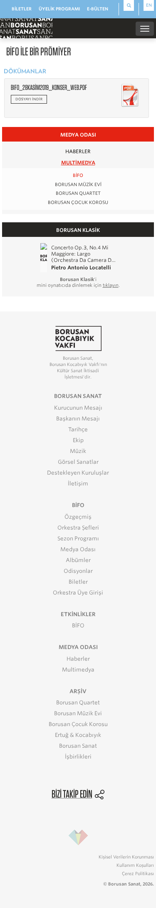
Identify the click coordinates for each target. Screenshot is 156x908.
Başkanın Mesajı (78, 418)
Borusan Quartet (78, 193)
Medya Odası (78, 549)
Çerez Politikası (138, 873)
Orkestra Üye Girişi (78, 593)
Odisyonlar (78, 571)
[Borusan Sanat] (26, 27)
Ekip (78, 440)
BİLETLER (22, 8)
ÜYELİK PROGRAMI (59, 8)
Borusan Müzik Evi (78, 184)
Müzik (78, 451)
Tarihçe (78, 429)
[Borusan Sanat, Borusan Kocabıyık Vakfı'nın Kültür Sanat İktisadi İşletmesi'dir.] (78, 338)
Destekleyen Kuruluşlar (78, 473)
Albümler (78, 560)
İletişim (78, 483)
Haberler (78, 151)
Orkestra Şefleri (78, 528)
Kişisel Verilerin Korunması (126, 856)
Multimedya (78, 162)
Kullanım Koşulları (135, 865)
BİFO (78, 175)
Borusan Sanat (78, 746)
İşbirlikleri (78, 757)
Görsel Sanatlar (78, 462)
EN (149, 4)
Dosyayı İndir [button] (28, 99)
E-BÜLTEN (97, 8)
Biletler (78, 582)
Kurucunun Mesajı (78, 408)
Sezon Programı (78, 538)
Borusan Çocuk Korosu (78, 202)
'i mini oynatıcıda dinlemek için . (78, 282)
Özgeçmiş (78, 517)
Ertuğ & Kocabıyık (78, 735)
